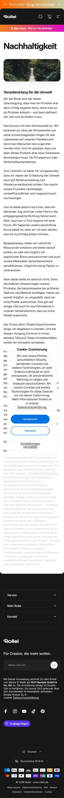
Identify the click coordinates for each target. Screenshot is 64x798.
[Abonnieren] (54, 665)
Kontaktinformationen (33, 792)
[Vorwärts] (59, 4)
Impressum (17, 792)
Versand (53, 787)
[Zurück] (5, 4)
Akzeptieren (30, 419)
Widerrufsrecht (13, 787)
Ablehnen (30, 430)
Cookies (48, 792)
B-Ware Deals (18, 28)
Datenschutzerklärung (32, 407)
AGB (46, 787)
